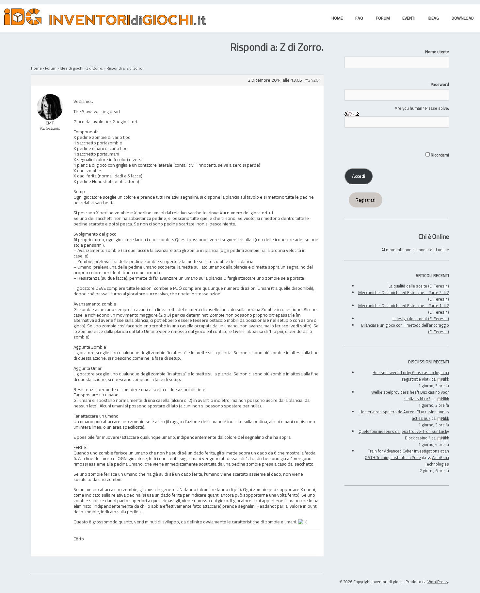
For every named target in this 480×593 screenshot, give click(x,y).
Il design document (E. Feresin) (420, 318)
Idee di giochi (71, 68)
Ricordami (439, 155)
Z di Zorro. (95, 68)
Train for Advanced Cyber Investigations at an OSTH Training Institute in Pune (407, 454)
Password (440, 84)
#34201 (313, 80)
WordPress (437, 581)
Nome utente (437, 51)
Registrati (366, 200)
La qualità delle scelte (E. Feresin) (419, 286)
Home (36, 68)
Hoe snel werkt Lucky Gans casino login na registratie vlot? (411, 375)
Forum (50, 68)
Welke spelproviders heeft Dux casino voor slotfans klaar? (410, 395)
